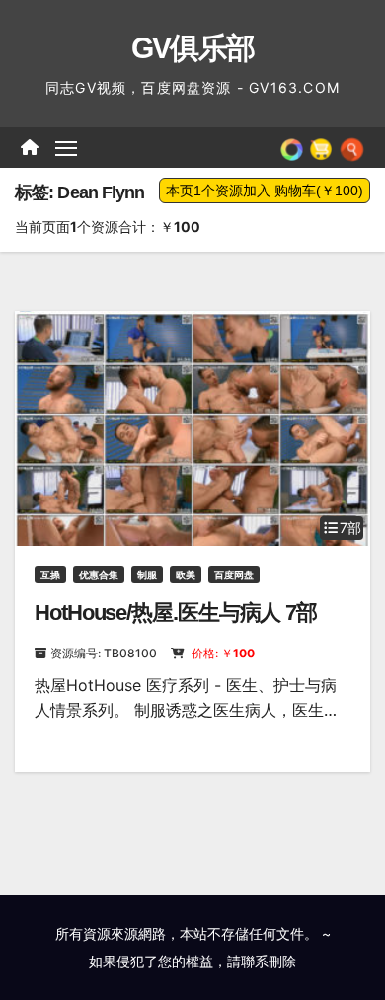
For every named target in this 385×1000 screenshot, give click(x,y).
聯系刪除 (268, 961)
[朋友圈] (291, 147)
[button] (352, 147)
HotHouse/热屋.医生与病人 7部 (176, 612)
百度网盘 (234, 574)
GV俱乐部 (193, 48)
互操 (50, 574)
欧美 (185, 574)
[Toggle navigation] (66, 148)
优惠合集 (98, 574)
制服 (147, 574)
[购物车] (321, 147)
